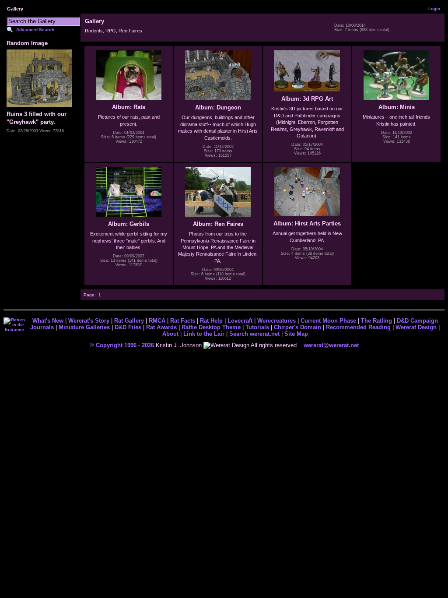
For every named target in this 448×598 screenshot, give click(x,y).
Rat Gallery (129, 320)
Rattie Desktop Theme (211, 327)
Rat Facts (182, 320)
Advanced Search (35, 29)
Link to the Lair (203, 334)
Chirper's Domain (297, 327)
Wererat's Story (88, 320)
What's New (47, 320)
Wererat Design (416, 327)
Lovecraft (240, 320)
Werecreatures (276, 320)
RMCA (157, 320)
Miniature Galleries (84, 327)
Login (434, 8)
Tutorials (257, 327)
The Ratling (376, 320)
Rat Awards (161, 327)
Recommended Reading (358, 327)
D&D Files (128, 327)
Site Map (296, 334)
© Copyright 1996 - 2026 (122, 345)
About (170, 334)
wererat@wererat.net (331, 345)
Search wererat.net (254, 334)
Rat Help (211, 320)
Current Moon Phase (328, 320)
